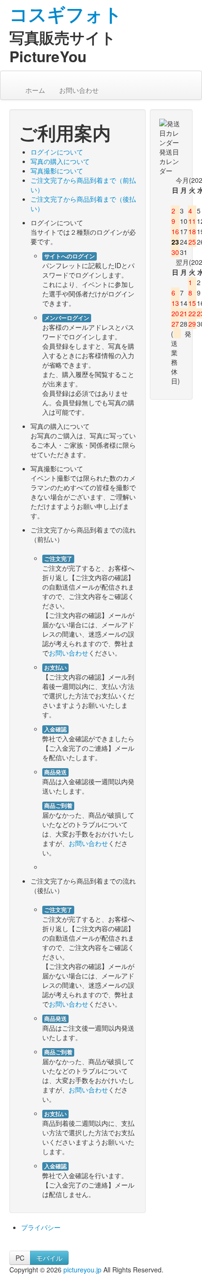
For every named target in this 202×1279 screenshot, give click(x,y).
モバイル (49, 1258)
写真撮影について (57, 170)
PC (20, 1258)
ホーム (34, 90)
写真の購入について (60, 161)
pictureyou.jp (82, 1269)
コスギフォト (65, 14)
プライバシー (41, 1227)
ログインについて (57, 151)
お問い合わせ (79, 90)
